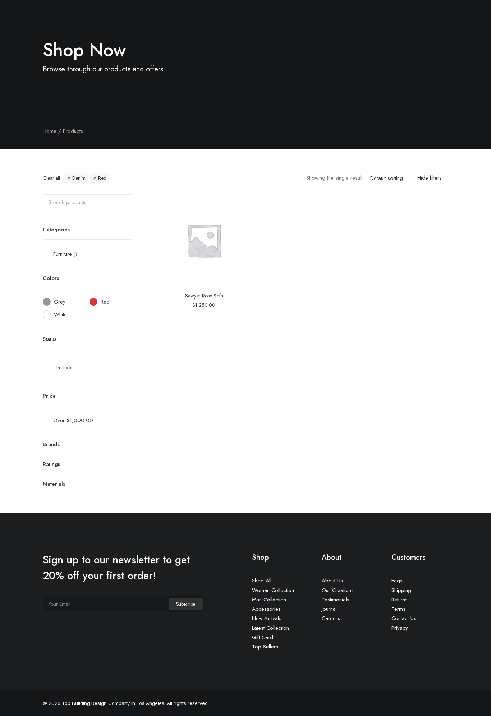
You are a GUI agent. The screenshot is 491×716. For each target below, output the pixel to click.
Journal (329, 609)
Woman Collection (273, 590)
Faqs (397, 581)
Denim (79, 178)
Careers (331, 618)
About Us (281, 28)
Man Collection (269, 600)
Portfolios (246, 28)
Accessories (266, 609)
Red (102, 178)
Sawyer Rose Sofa (204, 295)
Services (211, 28)
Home (181, 28)
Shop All (261, 581)
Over (73, 420)
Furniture (62, 254)
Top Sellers (265, 647)
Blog (310, 28)
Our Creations (338, 590)
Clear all (51, 178)
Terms (398, 609)
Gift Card (262, 637)
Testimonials (335, 600)
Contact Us (341, 28)
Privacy (399, 628)
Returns (399, 600)
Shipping (401, 590)
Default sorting (386, 178)
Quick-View (242, 202)
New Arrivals (266, 618)
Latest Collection (270, 628)
